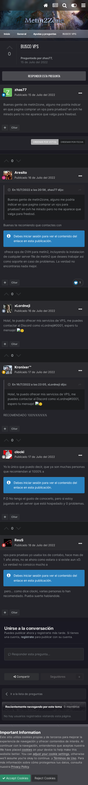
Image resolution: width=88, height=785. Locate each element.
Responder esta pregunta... (30, 654)
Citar (14, 127)
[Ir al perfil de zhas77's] (7, 92)
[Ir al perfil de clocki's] (7, 454)
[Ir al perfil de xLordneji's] (7, 308)
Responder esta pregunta (44, 76)
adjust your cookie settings (51, 754)
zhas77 (47, 58)
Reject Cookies (44, 778)
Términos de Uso (65, 758)
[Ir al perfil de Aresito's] (7, 175)
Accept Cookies (16, 778)
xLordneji (54, 384)
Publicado (35, 94)
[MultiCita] (5, 128)
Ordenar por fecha (72, 142)
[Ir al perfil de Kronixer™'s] (7, 369)
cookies (27, 749)
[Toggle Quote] (10, 189)
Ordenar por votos (44, 142)
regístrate (27, 637)
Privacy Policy (20, 766)
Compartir (23, 676)
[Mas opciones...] (80, 93)
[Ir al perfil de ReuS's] (7, 542)
